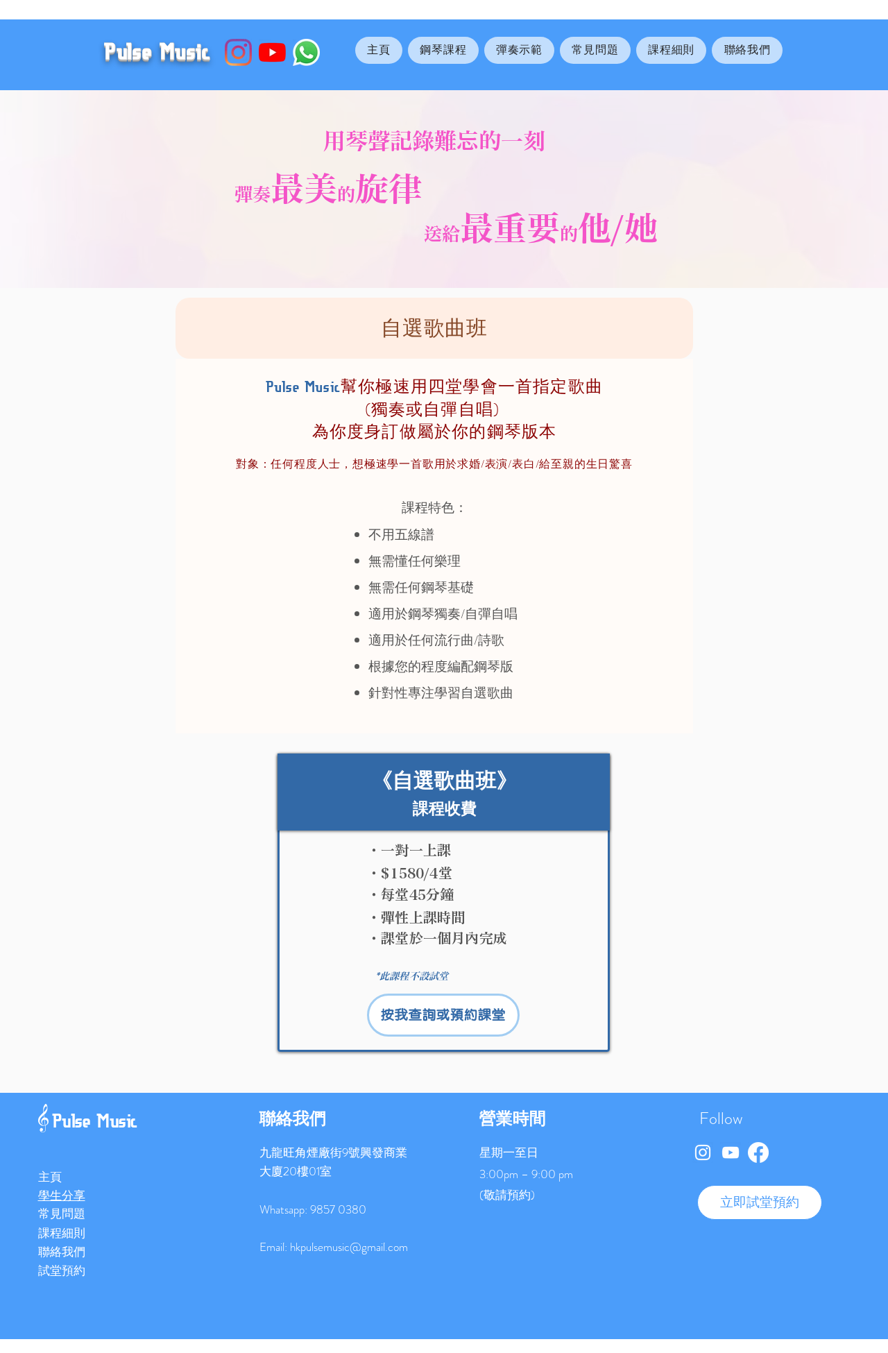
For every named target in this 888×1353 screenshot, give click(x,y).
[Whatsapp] (306, 52)
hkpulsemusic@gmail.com (349, 1247)
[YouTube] (272, 52)
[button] (443, 50)
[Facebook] (758, 1152)
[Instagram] (238, 52)
